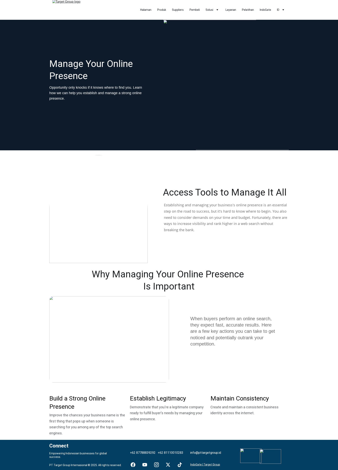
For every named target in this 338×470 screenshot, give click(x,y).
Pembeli (195, 9)
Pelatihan (248, 9)
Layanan (231, 9)
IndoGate (265, 9)
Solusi (209, 9)
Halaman (145, 9)
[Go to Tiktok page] (179, 464)
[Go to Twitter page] (168, 464)
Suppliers (178, 9)
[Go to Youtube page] (144, 464)
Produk (161, 9)
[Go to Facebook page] (133, 464)
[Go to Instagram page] (156, 464)
